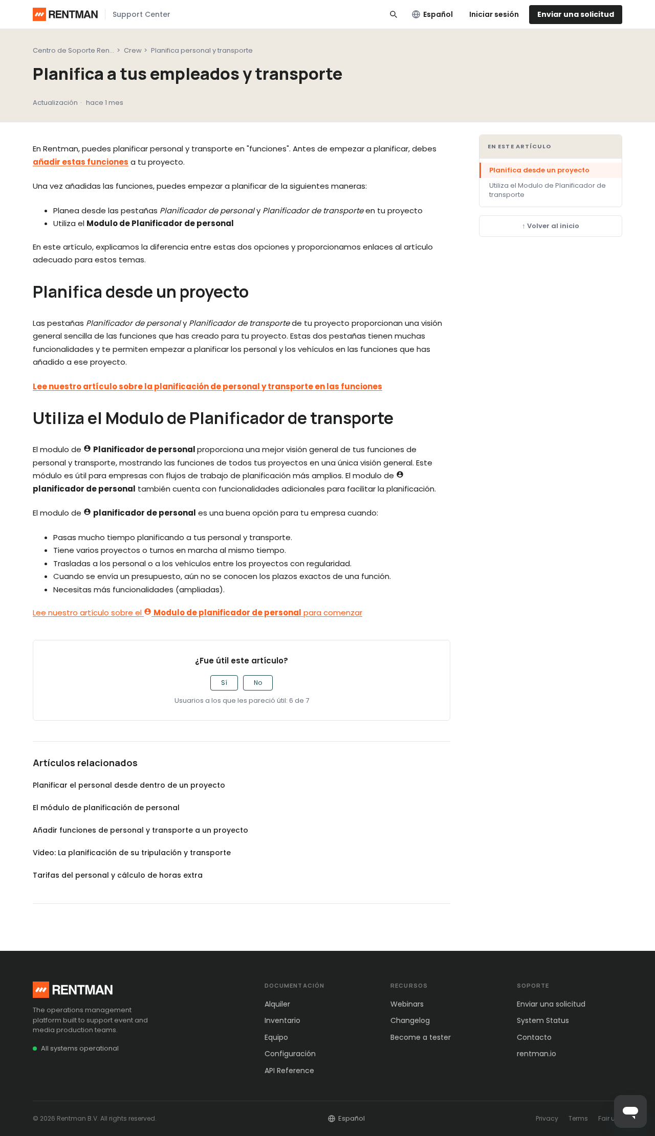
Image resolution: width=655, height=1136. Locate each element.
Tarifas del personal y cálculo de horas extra (118, 875)
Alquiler (277, 1004)
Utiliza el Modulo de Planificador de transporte (547, 190)
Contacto (534, 1037)
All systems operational (80, 1048)
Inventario (282, 1020)
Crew (133, 50)
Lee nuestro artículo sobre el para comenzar (197, 612)
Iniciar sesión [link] (494, 14)
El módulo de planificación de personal (106, 808)
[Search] (393, 14)
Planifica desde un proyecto (539, 170)
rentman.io (536, 1054)
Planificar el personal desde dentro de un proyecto (129, 785)
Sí (224, 682)
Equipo (276, 1037)
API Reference (289, 1070)
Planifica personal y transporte (202, 50)
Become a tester (420, 1037)
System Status (543, 1020)
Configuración (290, 1054)
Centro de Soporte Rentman (80, 50)
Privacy (547, 1118)
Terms (578, 1118)
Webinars (407, 1004)
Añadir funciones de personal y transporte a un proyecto (140, 830)
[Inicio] (65, 14)
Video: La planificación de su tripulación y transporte (132, 853)
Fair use (610, 1118)
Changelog (410, 1020)
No (258, 682)
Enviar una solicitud (575, 14)
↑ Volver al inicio (550, 226)
